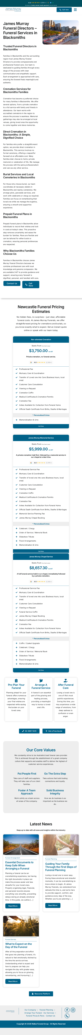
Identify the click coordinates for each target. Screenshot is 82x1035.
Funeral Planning (51, 859)
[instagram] (73, 1010)
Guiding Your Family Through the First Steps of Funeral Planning (61, 867)
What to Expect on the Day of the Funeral (18, 945)
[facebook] (67, 1010)
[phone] (67, 1016)
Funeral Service (10, 939)
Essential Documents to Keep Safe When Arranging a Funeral (19, 865)
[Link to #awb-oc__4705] (75, 9)
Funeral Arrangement (12, 858)
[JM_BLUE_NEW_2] (13, 10)
